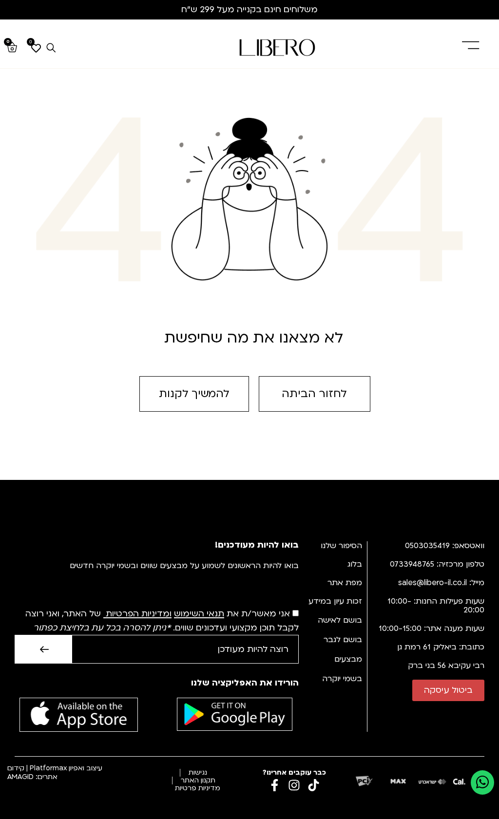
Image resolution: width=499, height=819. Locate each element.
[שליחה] (43, 649)
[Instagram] (294, 785)
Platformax (48, 768)
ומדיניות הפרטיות (139, 614)
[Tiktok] (313, 785)
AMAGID (20, 776)
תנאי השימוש (199, 614)
